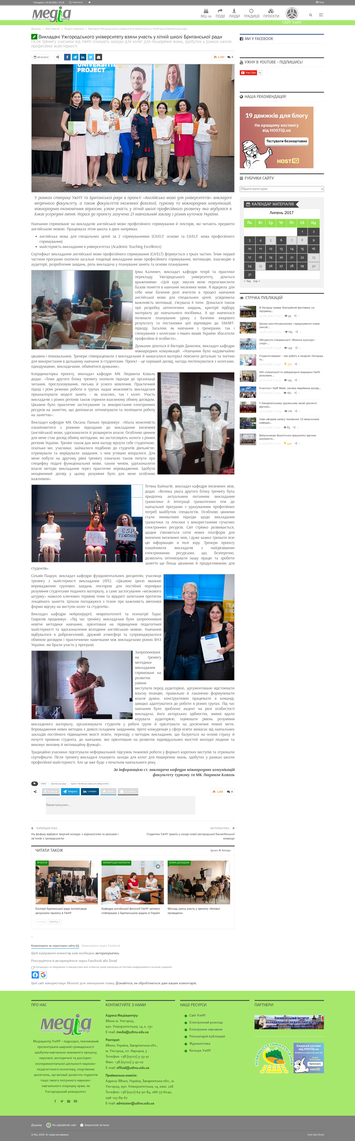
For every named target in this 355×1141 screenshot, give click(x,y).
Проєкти (271, 16)
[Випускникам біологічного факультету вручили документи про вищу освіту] (248, 439)
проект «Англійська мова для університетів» (90, 784)
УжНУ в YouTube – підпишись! (273, 62)
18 (260, 257)
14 (292, 248)
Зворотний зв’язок (96, 1125)
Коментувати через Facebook (101, 946)
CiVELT (43, 784)
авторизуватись (107, 953)
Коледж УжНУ (200, 1050)
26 (271, 266)
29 (302, 266)
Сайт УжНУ (197, 1015)
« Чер (247, 281)
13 (281, 248)
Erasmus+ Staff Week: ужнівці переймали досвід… (290, 388)
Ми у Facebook (258, 39)
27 (281, 266)
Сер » (256, 281)
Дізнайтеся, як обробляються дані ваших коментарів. (156, 983)
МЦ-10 (206, 16)
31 (249, 274)
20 (281, 257)
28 (292, 266)
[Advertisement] (145, 805)
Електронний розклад (206, 1022)
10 (249, 248)
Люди (234, 16)
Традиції (251, 16)
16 (313, 248)
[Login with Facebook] (35, 974)
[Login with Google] (43, 974)
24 (249, 266)
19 (270, 257)
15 (302, 248)
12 (270, 248)
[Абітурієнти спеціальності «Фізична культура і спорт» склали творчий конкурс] (248, 344)
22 (302, 257)
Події (220, 16)
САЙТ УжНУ (292, 22)
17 (249, 257)
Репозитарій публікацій (207, 1036)
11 (260, 248)
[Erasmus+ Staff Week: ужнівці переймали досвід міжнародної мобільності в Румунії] (248, 392)
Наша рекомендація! (265, 97)
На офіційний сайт (64, 1125)
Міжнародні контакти (116, 863)
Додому (36, 1125)
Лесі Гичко (318, 1134)
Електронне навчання (205, 1029)
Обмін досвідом (179, 863)
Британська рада (58, 784)
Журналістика (199, 1043)
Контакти (77, 2)
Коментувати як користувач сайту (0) (55, 946)
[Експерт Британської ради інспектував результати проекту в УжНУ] (67, 882)
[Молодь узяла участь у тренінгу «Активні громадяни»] (199, 882)
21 (291, 257)
